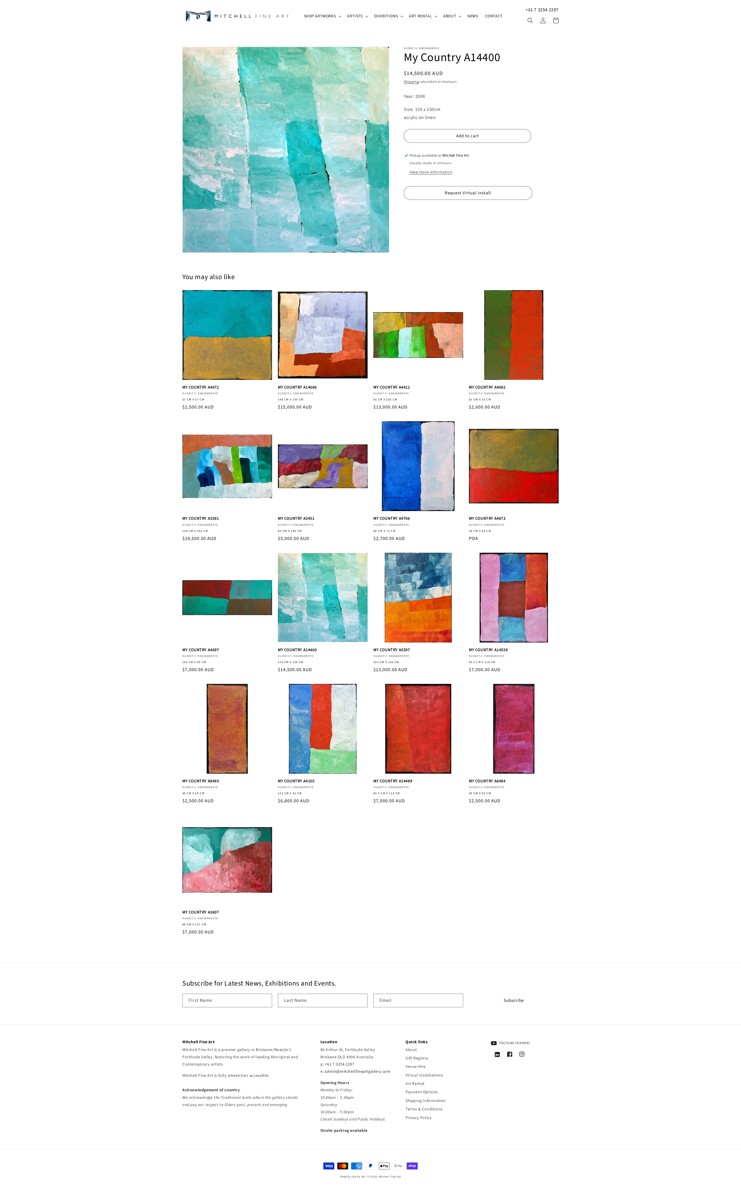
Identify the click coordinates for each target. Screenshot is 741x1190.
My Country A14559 (488, 650)
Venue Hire (416, 1067)
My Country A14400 (297, 650)
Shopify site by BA (352, 1177)
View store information (431, 172)
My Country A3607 (200, 912)
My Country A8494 (487, 781)
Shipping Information (426, 1101)
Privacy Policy (419, 1118)
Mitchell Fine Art (390, 1177)
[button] (322, 16)
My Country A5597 (391, 650)
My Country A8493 (200, 781)
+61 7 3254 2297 (542, 10)
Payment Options (422, 1092)
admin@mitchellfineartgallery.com (357, 1071)
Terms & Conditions (424, 1109)
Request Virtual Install (468, 193)
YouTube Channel (514, 1043)
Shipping (411, 81)
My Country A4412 (391, 387)
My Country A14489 (392, 781)
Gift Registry (417, 1058)
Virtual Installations (424, 1075)
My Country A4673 (487, 518)
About (411, 1050)
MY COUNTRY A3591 (200, 518)
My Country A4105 (296, 781)
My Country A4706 (391, 518)
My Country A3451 (296, 518)
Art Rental (415, 1084)
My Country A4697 (200, 650)
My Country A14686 (297, 387)
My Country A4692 (487, 387)
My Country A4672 (200, 387)
